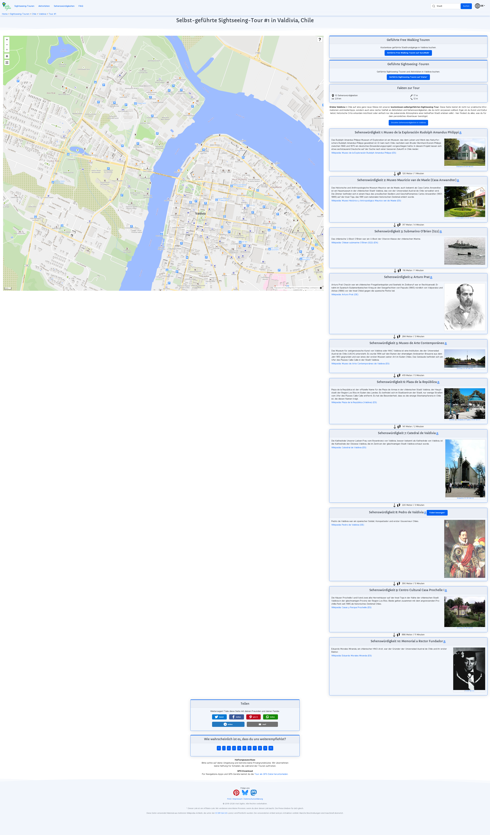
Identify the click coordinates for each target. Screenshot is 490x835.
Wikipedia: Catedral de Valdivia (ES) (348, 448)
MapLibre (277, 288)
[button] (219, 716)
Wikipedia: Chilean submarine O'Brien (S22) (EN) (354, 243)
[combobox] (446, 6)
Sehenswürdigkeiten (64, 6)
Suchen (466, 6)
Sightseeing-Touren (24, 6)
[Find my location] (6, 56)
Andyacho (460, 498)
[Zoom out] (6, 44)
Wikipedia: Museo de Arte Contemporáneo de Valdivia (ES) (360, 364)
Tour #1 (52, 14)
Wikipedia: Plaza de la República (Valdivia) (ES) (354, 402)
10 (271, 748)
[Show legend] (319, 39)
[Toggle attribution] (320, 287)
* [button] (437, 513)
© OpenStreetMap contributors (307, 288)
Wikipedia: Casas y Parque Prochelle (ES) (351, 607)
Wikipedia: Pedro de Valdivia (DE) (347, 525)
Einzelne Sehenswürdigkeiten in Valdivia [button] (408, 123)
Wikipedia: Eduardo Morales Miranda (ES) (351, 656)
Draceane (459, 166)
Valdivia (42, 14)
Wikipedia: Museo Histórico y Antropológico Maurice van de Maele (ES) (366, 201)
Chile (34, 14)
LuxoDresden (459, 218)
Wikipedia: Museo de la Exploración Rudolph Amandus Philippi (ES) (363, 153)
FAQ (81, 6)
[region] (163, 163)
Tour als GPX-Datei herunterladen (271, 774)
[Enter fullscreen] (6, 62)
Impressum (237, 799)
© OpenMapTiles (289, 288)
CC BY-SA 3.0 (469, 218)
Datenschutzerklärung (253, 799)
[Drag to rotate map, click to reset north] (6, 49)
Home (5, 14)
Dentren (452, 419)
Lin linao (459, 368)
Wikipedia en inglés (463, 419)
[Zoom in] (6, 39)
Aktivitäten (44, 6)
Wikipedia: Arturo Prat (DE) (344, 295)
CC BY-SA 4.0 (468, 166)
